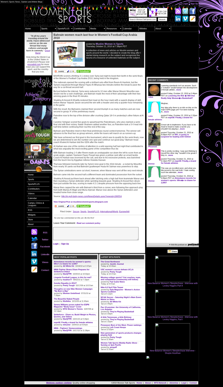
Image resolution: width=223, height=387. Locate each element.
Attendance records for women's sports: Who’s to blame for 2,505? (72, 263)
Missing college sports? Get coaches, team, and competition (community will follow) (121, 278)
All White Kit (68, 266)
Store (30, 219)
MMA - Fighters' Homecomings (68, 328)
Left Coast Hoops (118, 327)
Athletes (143, 28)
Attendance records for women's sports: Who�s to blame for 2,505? (178, 180)
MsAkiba (67, 301)
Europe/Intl (124, 211)
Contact (45, 270)
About (158, 28)
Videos (31, 193)
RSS (30, 210)
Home (28, 28)
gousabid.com (34, 64)
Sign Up (194, 4)
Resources (112, 28)
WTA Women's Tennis (73, 309)
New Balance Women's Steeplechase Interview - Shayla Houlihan (173, 351)
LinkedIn (45, 254)
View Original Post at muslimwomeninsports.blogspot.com (80, 202)
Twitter (45, 239)
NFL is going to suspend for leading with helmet (176, 136)
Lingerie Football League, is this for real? (73, 277)
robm (150, 97)
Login (185, 4)
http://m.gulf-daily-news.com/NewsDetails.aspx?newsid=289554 (91, 196)
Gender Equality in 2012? (65, 283)
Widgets (32, 215)
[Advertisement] (38, 328)
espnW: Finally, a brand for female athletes (73, 322)
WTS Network (160, 383)
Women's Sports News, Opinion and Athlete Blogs (22, 2)
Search (162, 19)
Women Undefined (71, 293)
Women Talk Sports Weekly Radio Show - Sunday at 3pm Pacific (119, 344)
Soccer (76, 211)
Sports (44, 28)
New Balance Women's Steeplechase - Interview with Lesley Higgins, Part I (173, 318)
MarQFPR (67, 274)
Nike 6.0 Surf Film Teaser (112, 287)
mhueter (67, 325)
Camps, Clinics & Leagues (36, 204)
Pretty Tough (69, 285)
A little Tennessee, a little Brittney (116, 317)
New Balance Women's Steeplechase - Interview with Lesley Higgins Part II (173, 284)
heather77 (67, 280)
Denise (151, 164)
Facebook (45, 246)
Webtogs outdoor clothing (58, 383)
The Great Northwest (110, 262)
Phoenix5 (152, 147)
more (178, 90)
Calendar (127, 28)
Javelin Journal (117, 264)
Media (93, 28)
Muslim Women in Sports (109, 44)
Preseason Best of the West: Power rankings (121, 325)
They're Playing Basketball (122, 312)
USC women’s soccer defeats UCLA (117, 269)
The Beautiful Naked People (66, 299)
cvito (150, 116)
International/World (109, 211)
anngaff (113, 347)
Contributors (80, 28)
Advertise (174, 383)
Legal (183, 383)
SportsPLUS (63, 28)
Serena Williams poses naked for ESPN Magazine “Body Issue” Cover (71, 306)
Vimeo (45, 262)
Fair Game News (117, 282)
